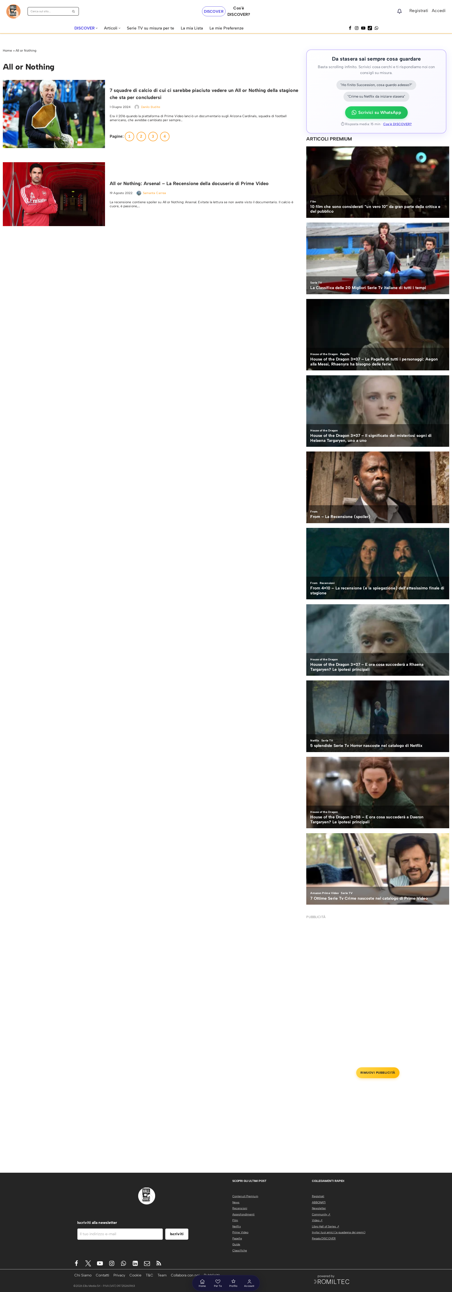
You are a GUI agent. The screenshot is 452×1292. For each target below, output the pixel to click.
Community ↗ (321, 1214)
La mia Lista (192, 28)
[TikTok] (370, 28)
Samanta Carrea (154, 193)
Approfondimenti (243, 1214)
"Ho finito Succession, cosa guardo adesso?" (376, 85)
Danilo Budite (150, 107)
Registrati (418, 10)
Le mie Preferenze (227, 28)
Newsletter (319, 1208)
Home (7, 51)
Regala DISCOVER (324, 1238)
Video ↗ (317, 1220)
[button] (96, 28)
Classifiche (239, 1250)
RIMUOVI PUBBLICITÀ (377, 1072)
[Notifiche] (399, 11)
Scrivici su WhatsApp (379, 112)
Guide (236, 1244)
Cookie (135, 1275)
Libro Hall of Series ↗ (325, 1226)
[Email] (147, 1263)
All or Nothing (26, 51)
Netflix (236, 1226)
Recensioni (239, 1208)
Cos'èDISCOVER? (238, 11)
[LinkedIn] (135, 1263)
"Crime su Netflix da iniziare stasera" (376, 96)
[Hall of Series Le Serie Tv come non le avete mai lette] (13, 11)
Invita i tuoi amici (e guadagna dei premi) (338, 1232)
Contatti (102, 1275)
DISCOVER (214, 11)
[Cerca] (73, 11)
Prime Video (240, 1232)
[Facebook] (350, 28)
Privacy (119, 1275)
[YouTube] (363, 28)
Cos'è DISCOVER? (397, 124)
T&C (149, 1275)
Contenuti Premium (245, 1196)
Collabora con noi (185, 1275)
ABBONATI (319, 1202)
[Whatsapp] (376, 28)
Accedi (439, 10)
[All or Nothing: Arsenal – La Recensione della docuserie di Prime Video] (54, 194)
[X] (88, 1263)
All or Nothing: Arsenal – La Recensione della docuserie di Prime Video (189, 183)
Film (235, 1220)
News (235, 1202)
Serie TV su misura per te (150, 28)
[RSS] (159, 1263)
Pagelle (237, 1238)
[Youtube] (100, 1263)
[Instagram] (357, 28)
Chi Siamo (83, 1275)
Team (162, 1275)
